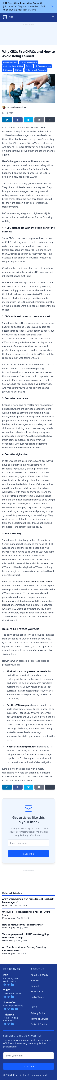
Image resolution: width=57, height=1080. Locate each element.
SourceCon (9, 1002)
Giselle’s (21, 503)
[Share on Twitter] (28, 119)
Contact (35, 986)
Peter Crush (7, 905)
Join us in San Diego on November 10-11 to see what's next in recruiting (24, 6)
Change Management (28, 62)
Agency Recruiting (10, 62)
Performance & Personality (36, 70)
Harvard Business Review (39, 581)
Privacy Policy (38, 1013)
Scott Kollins (8, 940)
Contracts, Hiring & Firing (13, 66)
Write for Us (37, 991)
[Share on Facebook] (18, 119)
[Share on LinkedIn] (7, 119)
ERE (5, 975)
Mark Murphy (8, 918)
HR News (18, 70)
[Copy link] (50, 119)
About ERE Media (40, 974)
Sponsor (35, 980)
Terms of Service (39, 1018)
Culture (29, 66)
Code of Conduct (39, 1024)
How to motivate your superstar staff (22, 924)
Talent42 (8, 1014)
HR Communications (43, 66)
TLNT (6, 990)
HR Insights (7, 70)
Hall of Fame (37, 997)
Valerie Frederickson (18, 107)
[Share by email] (39, 119)
